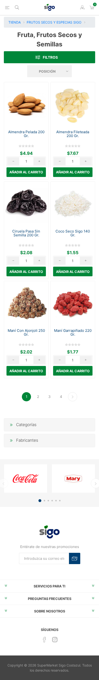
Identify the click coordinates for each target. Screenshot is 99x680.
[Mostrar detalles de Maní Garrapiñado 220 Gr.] (73, 303)
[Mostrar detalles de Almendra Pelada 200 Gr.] (26, 104)
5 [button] (56, 500)
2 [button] (44, 500)
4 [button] (52, 500)
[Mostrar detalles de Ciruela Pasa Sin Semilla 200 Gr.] (26, 204)
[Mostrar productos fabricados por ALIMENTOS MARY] (73, 478)
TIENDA (14, 22)
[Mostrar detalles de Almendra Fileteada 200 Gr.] (73, 104)
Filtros (50, 57)
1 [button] (39, 500)
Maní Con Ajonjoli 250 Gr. (26, 332)
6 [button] (60, 500)
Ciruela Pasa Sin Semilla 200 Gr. (26, 233)
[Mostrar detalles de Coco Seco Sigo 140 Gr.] (73, 204)
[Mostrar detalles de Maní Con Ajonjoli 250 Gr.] (26, 303)
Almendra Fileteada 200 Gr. (72, 134)
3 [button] (48, 500)
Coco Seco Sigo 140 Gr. (73, 233)
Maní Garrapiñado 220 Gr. (73, 332)
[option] (26, 478)
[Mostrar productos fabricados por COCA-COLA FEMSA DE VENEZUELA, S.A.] (25, 478)
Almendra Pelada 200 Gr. (26, 134)
